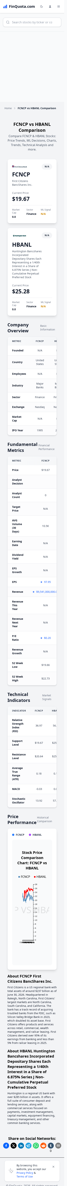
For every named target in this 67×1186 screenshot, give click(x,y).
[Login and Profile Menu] (50, 6)
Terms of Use (25, 1176)
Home (8, 108)
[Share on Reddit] (43, 1146)
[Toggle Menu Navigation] (58, 6)
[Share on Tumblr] (51, 1146)
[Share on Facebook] (6, 1146)
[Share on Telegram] (28, 1146)
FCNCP (21, 174)
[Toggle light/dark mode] (41, 6)
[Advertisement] (33, 66)
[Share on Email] (58, 1146)
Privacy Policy (25, 1173)
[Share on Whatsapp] (36, 1146)
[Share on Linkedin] (21, 1146)
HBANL (22, 244)
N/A (43, 214)
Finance (31, 214)
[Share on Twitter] (14, 1146)
